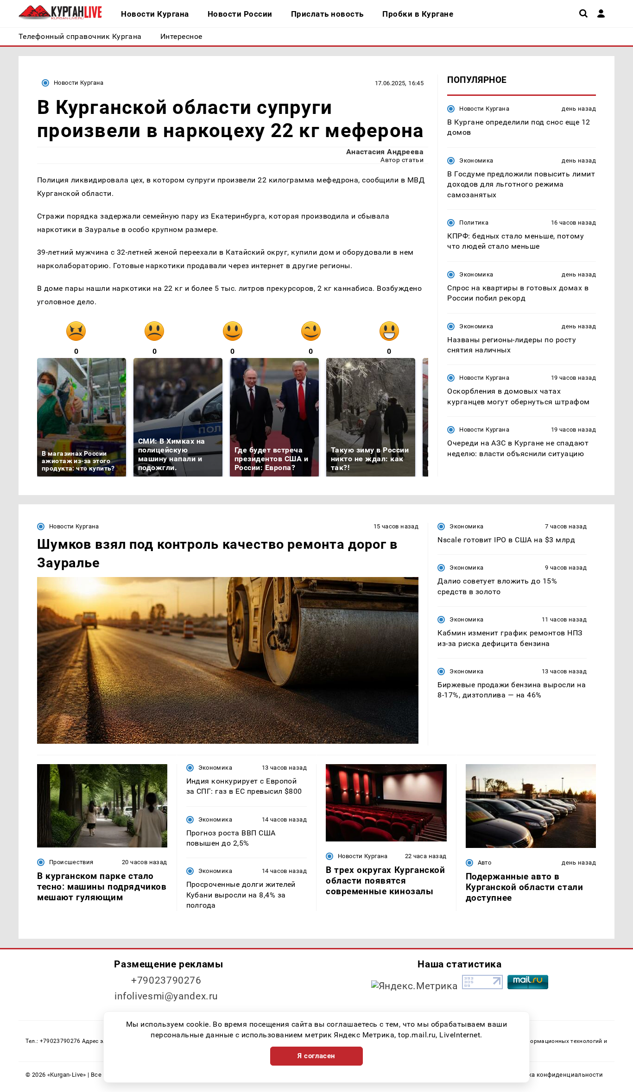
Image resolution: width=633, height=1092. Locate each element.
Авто (485, 862)
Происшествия (71, 862)
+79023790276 (166, 980)
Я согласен (316, 1056)
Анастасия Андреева (385, 151)
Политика (473, 222)
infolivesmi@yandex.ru (166, 996)
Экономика (476, 160)
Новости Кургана (79, 82)
